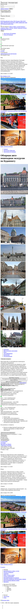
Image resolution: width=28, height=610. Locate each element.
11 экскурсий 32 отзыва (4, 442)
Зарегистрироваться (5, 11)
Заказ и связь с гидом (14, 26)
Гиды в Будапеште (8, 34)
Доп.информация (8, 353)
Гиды (5, 597)
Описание (6, 349)
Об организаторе (8, 356)
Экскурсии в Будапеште (10, 33)
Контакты (9, 29)
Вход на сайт (4, 2)
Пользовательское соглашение (11, 577)
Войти (11, 8)
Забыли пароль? (5, 8)
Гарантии (19, 28)
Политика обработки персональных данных (15, 579)
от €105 (2, 51)
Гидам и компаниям (9, 576)
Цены (5, 352)
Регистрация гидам (13, 2)
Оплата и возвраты (8, 572)
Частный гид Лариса (6, 444)
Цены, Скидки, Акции (11, 28)
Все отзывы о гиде (5, 76)
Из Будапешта (23, 382)
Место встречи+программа (10, 350)
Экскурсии (6, 596)
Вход (2, 30)
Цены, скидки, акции (9, 575)
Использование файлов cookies (11, 580)
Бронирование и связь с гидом (11, 571)
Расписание (7, 355)
